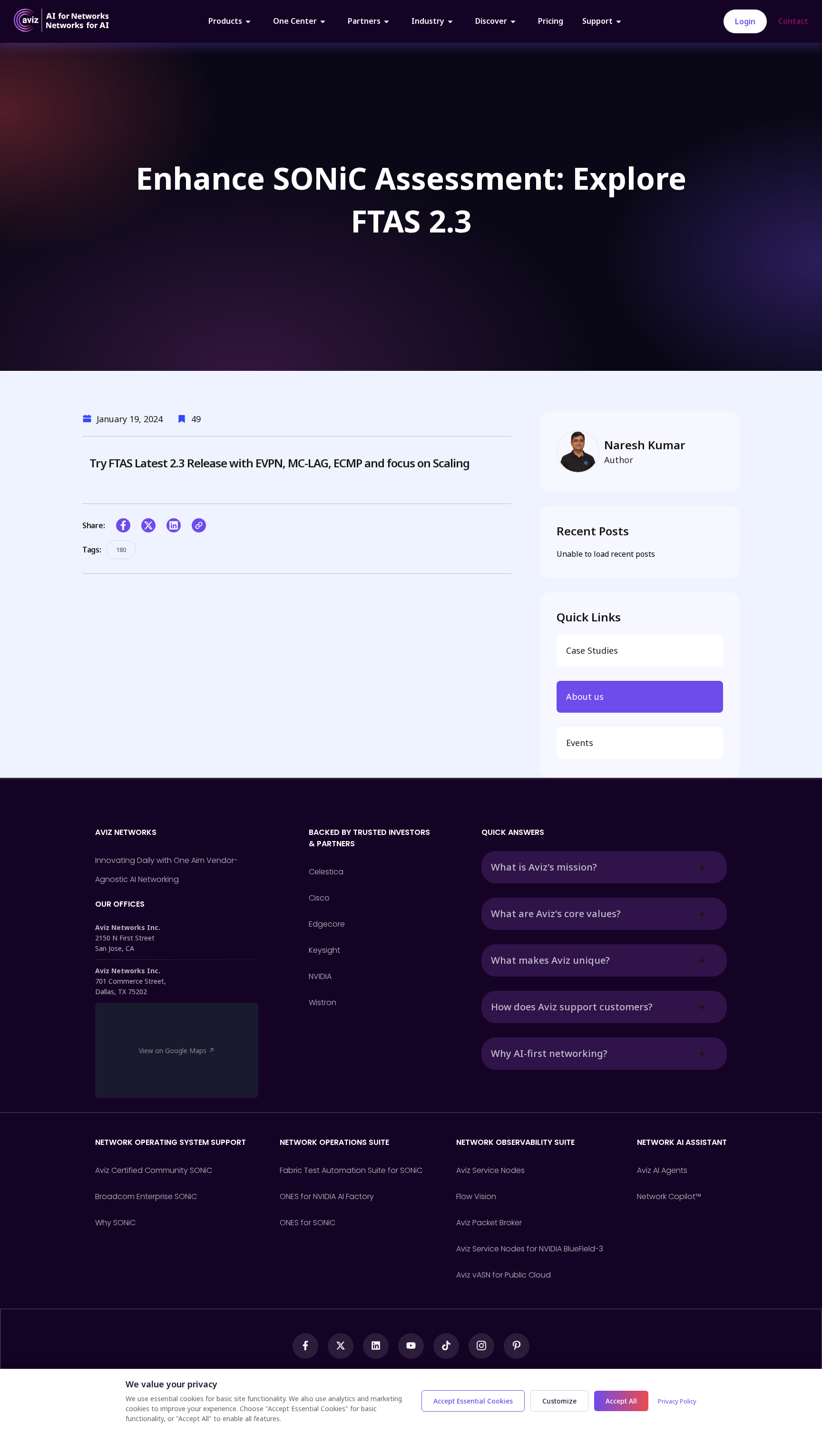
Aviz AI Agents (662, 1170)
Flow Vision (476, 1196)
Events (579, 742)
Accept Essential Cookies (473, 1400)
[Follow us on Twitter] (340, 1346)
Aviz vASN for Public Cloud (503, 1274)
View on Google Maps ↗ (177, 1050)
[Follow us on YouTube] (411, 1346)
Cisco (319, 897)
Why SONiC (115, 1222)
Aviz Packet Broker (489, 1222)
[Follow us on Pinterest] (516, 1346)
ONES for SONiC (307, 1222)
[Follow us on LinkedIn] (376, 1346)
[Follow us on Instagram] (481, 1346)
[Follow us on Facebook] (305, 1346)
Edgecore (327, 924)
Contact (793, 21)
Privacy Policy (677, 1401)
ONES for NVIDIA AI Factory (327, 1196)
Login (745, 21)
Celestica (326, 871)
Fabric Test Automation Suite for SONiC (351, 1170)
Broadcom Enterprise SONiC (146, 1196)
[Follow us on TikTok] (446, 1346)
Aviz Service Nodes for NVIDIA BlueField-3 (529, 1248)
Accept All (621, 1400)
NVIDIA (320, 976)
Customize (559, 1400)
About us (585, 696)
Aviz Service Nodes (490, 1170)
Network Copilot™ (669, 1196)
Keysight (324, 950)
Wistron (322, 1002)
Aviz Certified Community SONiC (153, 1170)
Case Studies (592, 650)
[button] (123, 525)
